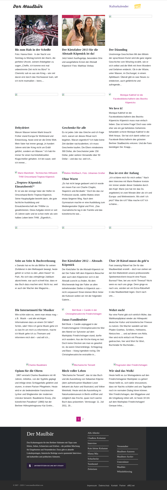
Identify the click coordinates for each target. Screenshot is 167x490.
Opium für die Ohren (29, 370)
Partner (122, 485)
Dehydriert (22, 127)
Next (87, 419)
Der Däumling (118, 49)
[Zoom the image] (137, 5)
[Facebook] (119, 433)
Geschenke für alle (74, 127)
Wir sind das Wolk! (121, 370)
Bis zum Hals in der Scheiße (33, 49)
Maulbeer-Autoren (126, 451)
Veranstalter (122, 446)
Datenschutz (104, 485)
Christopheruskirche (72, 354)
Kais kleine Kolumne (98, 448)
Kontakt (114, 485)
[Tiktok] (125, 438)
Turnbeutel (93, 464)
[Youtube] (131, 433)
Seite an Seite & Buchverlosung (35, 260)
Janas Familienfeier (74, 319)
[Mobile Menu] (151, 6)
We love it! (116, 108)
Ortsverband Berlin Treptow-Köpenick (33, 195)
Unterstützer (123, 462)
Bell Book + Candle (71, 324)
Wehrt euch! (117, 310)
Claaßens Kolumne (97, 438)
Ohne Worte (70, 179)
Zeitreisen (92, 469)
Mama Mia (93, 453)
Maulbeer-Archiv (125, 456)
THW (36, 217)
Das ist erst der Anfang (124, 173)
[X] (125, 433)
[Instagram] (119, 438)
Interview (92, 443)
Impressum (92, 485)
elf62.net (131, 485)
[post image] (36, 30)
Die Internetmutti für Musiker (34, 310)
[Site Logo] (28, 6)
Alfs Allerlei (93, 433)
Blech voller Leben (74, 370)
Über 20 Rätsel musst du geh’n (129, 260)
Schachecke (93, 458)
